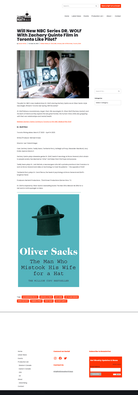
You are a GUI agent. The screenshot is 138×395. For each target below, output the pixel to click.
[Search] (96, 6)
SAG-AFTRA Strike (67, 43)
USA (20, 372)
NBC (55, 43)
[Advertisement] (108, 57)
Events (86, 16)
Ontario (59, 43)
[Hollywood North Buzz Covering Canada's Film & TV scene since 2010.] (24, 16)
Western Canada (25, 365)
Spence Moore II (23, 301)
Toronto (75, 43)
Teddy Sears (48, 301)
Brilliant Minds (44, 43)
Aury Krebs (58, 297)
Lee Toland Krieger (71, 297)
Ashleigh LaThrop (46, 297)
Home (67, 16)
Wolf (79, 43)
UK (20, 376)
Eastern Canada (25, 369)
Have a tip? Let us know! (111, 6)
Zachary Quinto (60, 301)
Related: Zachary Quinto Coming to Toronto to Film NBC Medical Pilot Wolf (44, 122)
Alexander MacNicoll (30, 297)
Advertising (23, 383)
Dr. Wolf (51, 43)
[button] (103, 16)
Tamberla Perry (36, 301)
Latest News (76, 16)
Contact (118, 16)
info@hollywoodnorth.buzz (63, 371)
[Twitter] (65, 358)
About (20, 379)
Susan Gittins (22, 43)
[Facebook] (60, 358)
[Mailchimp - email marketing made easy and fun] (117, 374)
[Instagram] (55, 358)
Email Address (95, 366)
